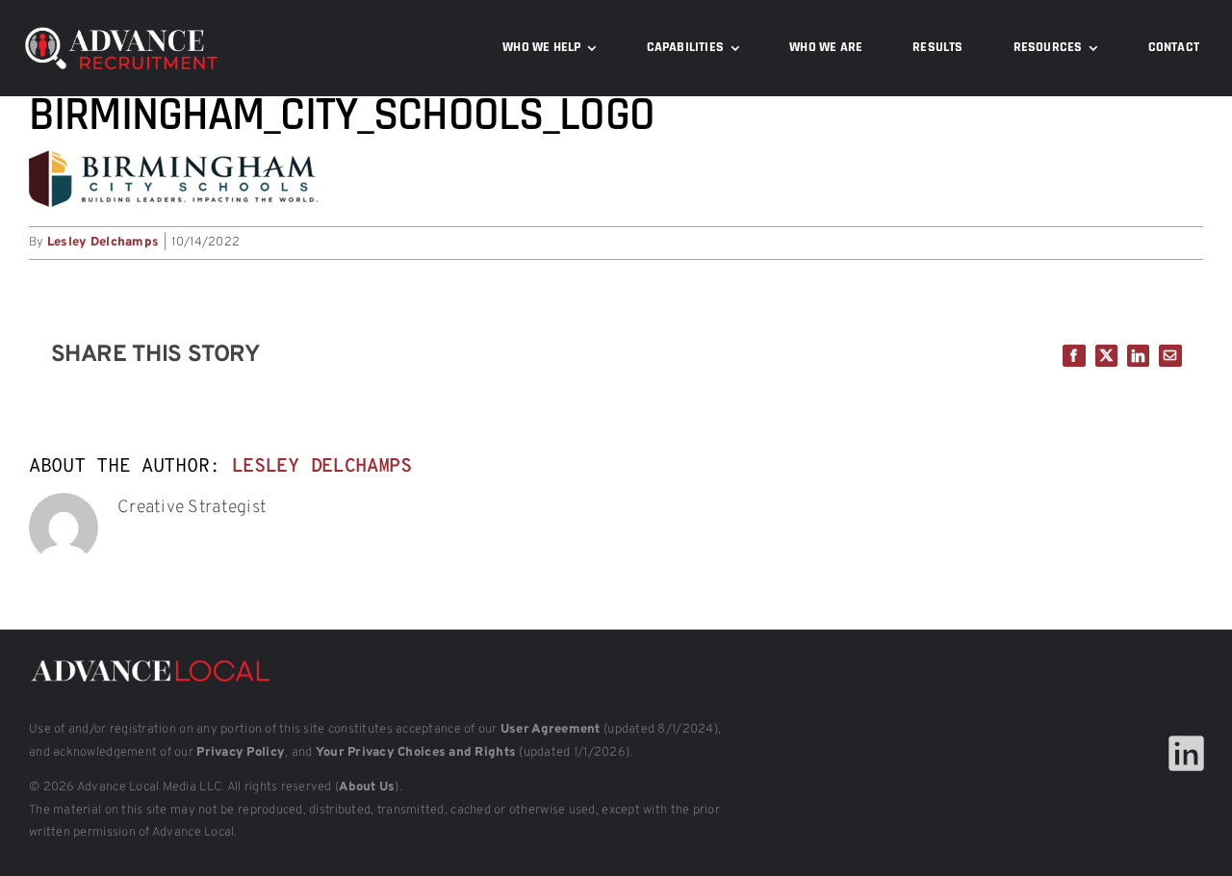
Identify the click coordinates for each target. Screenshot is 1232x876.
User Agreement (550, 729)
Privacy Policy (240, 752)
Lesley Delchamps (103, 242)
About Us (367, 787)
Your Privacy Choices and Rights (416, 752)
